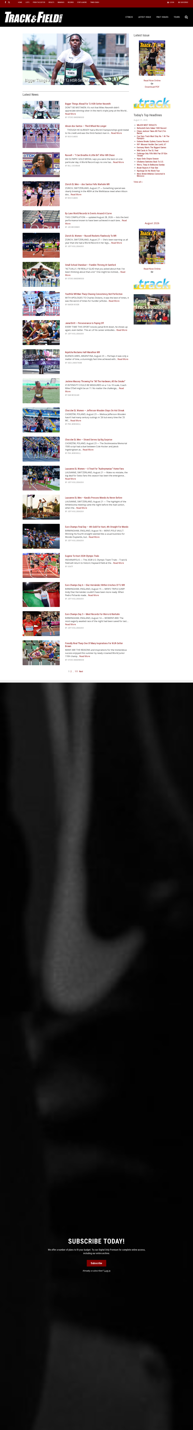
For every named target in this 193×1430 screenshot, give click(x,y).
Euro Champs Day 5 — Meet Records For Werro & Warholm (92, 614)
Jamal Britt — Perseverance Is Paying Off (84, 323)
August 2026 (152, 223)
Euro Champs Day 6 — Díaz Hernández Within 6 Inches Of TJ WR (95, 585)
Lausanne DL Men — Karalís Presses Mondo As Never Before (93, 497)
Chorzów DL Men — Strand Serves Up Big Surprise (88, 439)
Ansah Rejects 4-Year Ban (147, 168)
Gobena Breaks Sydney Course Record (153, 141)
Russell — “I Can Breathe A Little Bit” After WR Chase (90, 155)
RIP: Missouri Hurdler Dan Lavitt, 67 (151, 144)
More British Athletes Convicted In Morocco (151, 175)
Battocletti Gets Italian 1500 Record (151, 128)
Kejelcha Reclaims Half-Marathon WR (82, 352)
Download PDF (152, 86)
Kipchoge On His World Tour (148, 171)
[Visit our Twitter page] (9, 2)
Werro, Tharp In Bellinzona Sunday (151, 165)
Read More (70, 113)
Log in (107, 1270)
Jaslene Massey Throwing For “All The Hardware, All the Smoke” (95, 381)
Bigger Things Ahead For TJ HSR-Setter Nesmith (64, 80)
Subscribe (96, 1263)
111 (76, 671)
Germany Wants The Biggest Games (151, 147)
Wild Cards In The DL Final (147, 150)
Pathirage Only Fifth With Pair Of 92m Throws (152, 154)
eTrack (129, 17)
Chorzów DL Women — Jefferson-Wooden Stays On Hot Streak (94, 410)
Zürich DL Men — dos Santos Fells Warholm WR (87, 184)
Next (81, 671)
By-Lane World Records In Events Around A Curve (88, 213)
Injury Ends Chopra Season (148, 158)
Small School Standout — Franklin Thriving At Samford (90, 264)
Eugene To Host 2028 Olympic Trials (82, 556)
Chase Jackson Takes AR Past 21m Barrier (151, 132)
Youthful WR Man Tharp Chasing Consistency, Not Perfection (93, 294)
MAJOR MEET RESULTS (147, 125)
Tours (177, 17)
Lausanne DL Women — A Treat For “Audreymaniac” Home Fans (94, 468)
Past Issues (162, 17)
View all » (138, 181)
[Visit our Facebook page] (5, 2)
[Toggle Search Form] (186, 17)
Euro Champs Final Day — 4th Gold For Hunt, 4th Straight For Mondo (96, 526)
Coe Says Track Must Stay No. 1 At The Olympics (153, 137)
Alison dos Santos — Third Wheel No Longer (85, 126)
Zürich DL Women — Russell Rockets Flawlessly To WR (90, 235)
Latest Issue (144, 17)
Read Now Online (152, 80)
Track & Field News (34, 17)
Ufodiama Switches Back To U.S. (150, 161)
